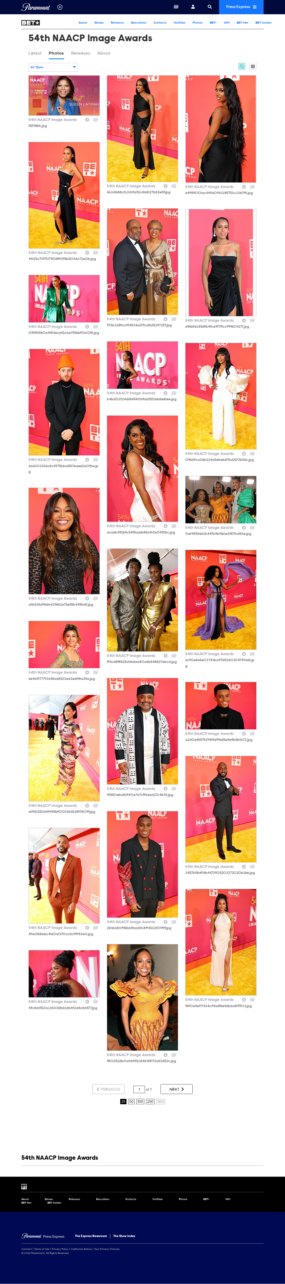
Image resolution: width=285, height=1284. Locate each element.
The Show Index (124, 1236)
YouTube (179, 23)
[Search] (209, 7)
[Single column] (252, 66)
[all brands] (60, 7)
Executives (139, 23)
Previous (110, 1089)
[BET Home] (48, 22)
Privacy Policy (60, 1249)
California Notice (81, 1249)
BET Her (242, 23)
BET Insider (263, 23)
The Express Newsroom (91, 1236)
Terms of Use (41, 1249)
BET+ (213, 23)
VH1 (227, 23)
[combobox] (52, 67)
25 (123, 1101)
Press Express (238, 7)
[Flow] (241, 66)
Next (175, 1089)
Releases (117, 23)
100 (140, 1101)
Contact (26, 1249)
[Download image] (87, 119)
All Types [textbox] (37, 67)
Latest (35, 53)
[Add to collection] (95, 119)
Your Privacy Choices (107, 1249)
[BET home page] (142, 1186)
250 (150, 1101)
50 (131, 1101)
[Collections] (176, 7)
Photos (198, 23)
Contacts (160, 23)
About (83, 23)
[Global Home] (35, 7)
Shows (99, 23)
